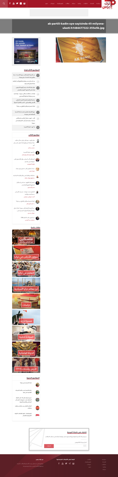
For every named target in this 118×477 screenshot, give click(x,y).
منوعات (52, 3)
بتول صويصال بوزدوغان (28, 154)
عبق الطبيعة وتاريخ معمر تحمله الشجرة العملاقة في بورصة (25, 112)
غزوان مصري (31, 213)
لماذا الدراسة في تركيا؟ (25, 383)
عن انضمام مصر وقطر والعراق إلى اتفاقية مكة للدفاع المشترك (24, 82)
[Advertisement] (74, 74)
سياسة (98, 3)
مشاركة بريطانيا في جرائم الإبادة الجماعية (24, 175)
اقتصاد (92, 3)
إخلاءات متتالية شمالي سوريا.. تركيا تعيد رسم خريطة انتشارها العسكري (24, 94)
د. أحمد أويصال (31, 203)
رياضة (79, 3)
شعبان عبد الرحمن (30, 220)
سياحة (73, 3)
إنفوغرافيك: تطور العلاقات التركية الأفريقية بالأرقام (23, 414)
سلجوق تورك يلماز (30, 178)
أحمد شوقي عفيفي (29, 196)
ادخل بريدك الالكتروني (81, 442)
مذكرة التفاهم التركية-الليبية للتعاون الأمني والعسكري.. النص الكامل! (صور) (24, 101)
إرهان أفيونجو (31, 164)
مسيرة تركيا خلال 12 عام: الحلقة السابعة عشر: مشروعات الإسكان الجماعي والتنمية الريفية (23, 400)
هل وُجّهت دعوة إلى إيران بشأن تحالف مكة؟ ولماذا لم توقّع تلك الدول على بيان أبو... (24, 142)
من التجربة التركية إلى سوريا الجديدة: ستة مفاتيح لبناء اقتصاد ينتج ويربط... (24, 75)
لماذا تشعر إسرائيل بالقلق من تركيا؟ (25, 106)
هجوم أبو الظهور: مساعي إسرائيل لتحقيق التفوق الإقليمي (26, 183)
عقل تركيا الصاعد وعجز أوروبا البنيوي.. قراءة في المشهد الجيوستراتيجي (25, 88)
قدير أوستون (31, 187)
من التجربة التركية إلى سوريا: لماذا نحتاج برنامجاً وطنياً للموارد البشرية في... (24, 209)
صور (46, 3)
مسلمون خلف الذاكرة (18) (28, 217)
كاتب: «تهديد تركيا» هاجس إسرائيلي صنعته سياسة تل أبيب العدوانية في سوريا (25, 120)
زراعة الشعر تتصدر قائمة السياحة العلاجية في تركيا (23, 391)
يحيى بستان (31, 147)
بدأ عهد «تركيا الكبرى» (29, 127)
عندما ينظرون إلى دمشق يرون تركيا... (25, 168)
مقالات (67, 3)
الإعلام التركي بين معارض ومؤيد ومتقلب (23, 407)
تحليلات (85, 3)
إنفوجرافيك (60, 3)
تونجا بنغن (32, 171)
